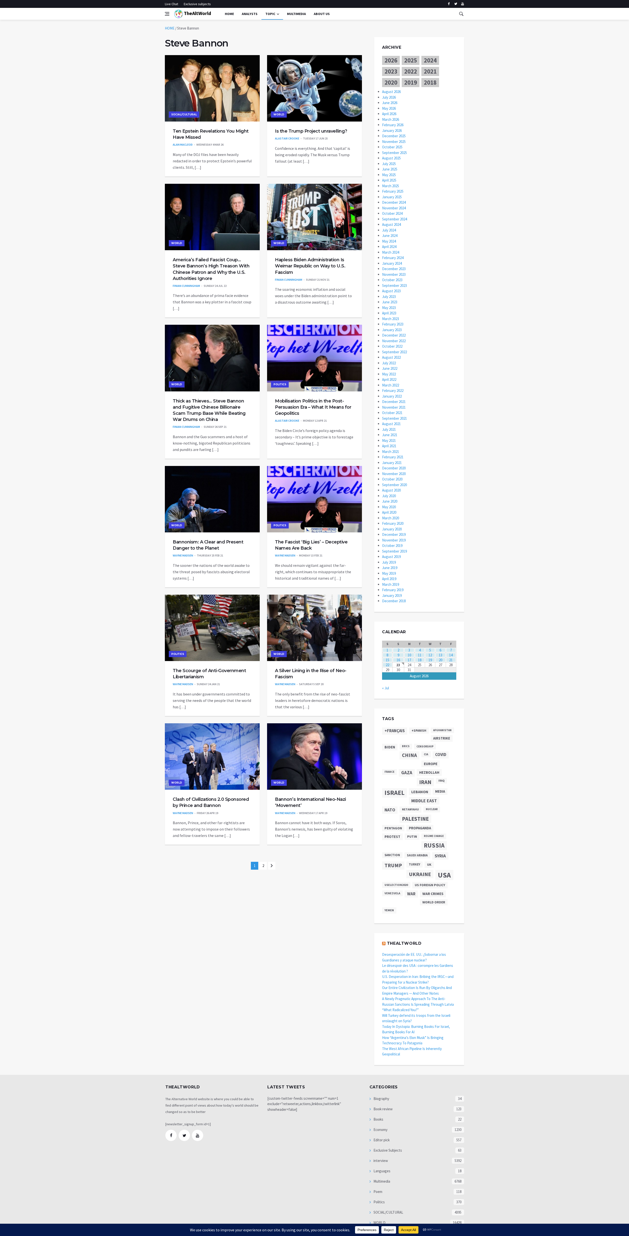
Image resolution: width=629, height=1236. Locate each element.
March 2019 (390, 584)
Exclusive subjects (197, 4)
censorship (424, 746)
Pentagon (393, 828)
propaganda (420, 828)
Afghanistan (442, 730)
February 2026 (392, 125)
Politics (279, 384)
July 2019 (389, 562)
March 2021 (390, 451)
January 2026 (392, 130)
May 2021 (389, 440)
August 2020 (391, 490)
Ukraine (420, 874)
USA (444, 875)
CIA (426, 754)
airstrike (441, 738)
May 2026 (389, 108)
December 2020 (394, 468)
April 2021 (389, 446)
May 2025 (389, 174)
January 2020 (392, 529)
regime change (434, 836)
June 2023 (389, 302)
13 (440, 655)
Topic (270, 14)
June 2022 (389, 368)
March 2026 (390, 119)
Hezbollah (429, 772)
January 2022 (392, 396)
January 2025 (392, 197)
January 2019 (392, 595)
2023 (391, 71)
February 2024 (392, 257)
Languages (381, 1171)
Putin (412, 836)
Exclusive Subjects (387, 1150)
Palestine (415, 818)
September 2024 (394, 219)
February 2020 (392, 523)
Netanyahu (410, 809)
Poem (377, 1191)
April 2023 (389, 313)
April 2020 (389, 512)
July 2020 (389, 496)
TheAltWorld (197, 13)
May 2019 (389, 573)
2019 (410, 82)
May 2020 (389, 507)
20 (440, 660)
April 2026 (389, 113)
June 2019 (389, 567)
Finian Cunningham (186, 286)
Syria (440, 856)
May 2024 (389, 241)
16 (398, 660)
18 (419, 660)
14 (451, 655)
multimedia (296, 14)
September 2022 (394, 352)
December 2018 (394, 601)
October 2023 (392, 280)
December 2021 (394, 401)
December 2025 (394, 136)
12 (430, 655)
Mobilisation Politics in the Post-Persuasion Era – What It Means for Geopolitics (313, 407)
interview (380, 1160)
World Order (433, 902)
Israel (394, 793)
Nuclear (432, 809)
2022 (410, 71)
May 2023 (389, 307)
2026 (391, 60)
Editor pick (381, 1140)
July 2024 (389, 230)
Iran (425, 782)
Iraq (441, 780)
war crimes (432, 893)
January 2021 (392, 462)
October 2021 (392, 412)
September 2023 (394, 285)
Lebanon (419, 791)
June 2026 (389, 102)
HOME (169, 28)
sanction (392, 855)
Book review (383, 1109)
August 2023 (391, 291)
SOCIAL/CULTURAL (184, 114)
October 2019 (392, 545)
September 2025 (394, 152)
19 (430, 660)
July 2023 (389, 296)
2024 (430, 60)
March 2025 (390, 186)
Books (378, 1119)
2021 (430, 71)
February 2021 (392, 457)
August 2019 (391, 556)
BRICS (406, 746)
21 (451, 660)
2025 (410, 60)
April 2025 (389, 180)
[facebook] (448, 4)
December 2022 (394, 335)
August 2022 (391, 357)
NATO (390, 810)
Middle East (424, 800)
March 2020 (390, 518)
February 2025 (392, 191)
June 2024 (389, 235)
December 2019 (394, 534)
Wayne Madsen (183, 555)
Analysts (249, 14)
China (409, 755)
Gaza (406, 772)
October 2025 (392, 147)
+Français (395, 730)
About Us (322, 14)
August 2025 (391, 158)
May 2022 (389, 374)
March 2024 (390, 252)
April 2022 (389, 379)
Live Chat (171, 4)
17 (409, 660)
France (389, 771)
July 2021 (389, 429)
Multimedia (381, 1181)
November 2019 (394, 540)
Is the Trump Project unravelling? (311, 131)
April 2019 (389, 578)
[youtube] (462, 4)
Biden (390, 747)
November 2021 (394, 407)
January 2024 (392, 263)
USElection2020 (396, 885)
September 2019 (394, 551)
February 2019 (392, 589)
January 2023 (392, 329)
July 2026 (389, 97)
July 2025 (389, 163)
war (411, 893)
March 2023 (390, 318)
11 (419, 655)
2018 (430, 82)
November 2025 (394, 141)
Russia (434, 845)
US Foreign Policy (430, 885)
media (440, 791)
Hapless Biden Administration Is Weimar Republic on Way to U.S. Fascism (310, 266)
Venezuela (392, 893)
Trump (393, 865)
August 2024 (391, 224)
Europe (430, 763)
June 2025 (389, 169)
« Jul (385, 688)
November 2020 (394, 473)
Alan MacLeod (183, 144)
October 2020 (392, 479)
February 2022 (392, 390)
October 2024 (392, 213)
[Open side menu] (167, 13)
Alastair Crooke (287, 138)
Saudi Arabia (417, 855)
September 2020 (394, 484)
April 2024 (389, 246)
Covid (440, 754)
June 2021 (389, 435)
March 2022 (390, 385)
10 (409, 655)
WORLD (278, 114)
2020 (391, 82)
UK (429, 864)
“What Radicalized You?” (400, 1009)
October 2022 (392, 346)
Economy (380, 1129)
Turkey (414, 864)
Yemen (389, 910)
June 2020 (389, 501)
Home (229, 14)
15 (387, 660)
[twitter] (455, 4)
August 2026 (391, 91)
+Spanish (419, 730)
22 (387, 665)
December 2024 (394, 202)
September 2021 (394, 418)
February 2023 (392, 324)
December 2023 (394, 268)
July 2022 (389, 363)
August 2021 (391, 423)
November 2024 (394, 208)
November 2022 (394, 341)
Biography (381, 1098)
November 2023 (394, 274)
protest (392, 836)
